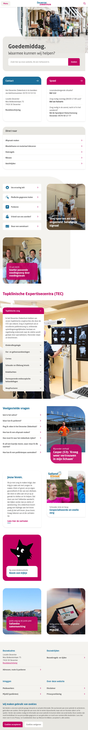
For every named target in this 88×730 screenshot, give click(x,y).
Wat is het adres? (10, 415)
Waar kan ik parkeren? (12, 421)
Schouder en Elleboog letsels (17, 365)
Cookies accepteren (13, 724)
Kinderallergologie (13, 345)
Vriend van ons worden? (21, 216)
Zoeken (74, 62)
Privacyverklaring (54, 694)
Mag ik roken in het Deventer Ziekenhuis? (20, 426)
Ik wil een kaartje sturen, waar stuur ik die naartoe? (20, 445)
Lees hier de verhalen (17, 521)
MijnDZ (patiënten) (10, 694)
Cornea (8, 358)
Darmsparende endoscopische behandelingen (18, 380)
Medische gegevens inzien (22, 197)
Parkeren (15, 207)
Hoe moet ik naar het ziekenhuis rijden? (19, 438)
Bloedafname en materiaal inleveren (21, 146)
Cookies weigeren (33, 724)
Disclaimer (51, 688)
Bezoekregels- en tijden (56, 657)
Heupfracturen (12, 388)
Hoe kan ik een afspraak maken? (16, 432)
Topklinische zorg (13, 311)
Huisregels (10, 152)
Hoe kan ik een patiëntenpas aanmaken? (20, 452)
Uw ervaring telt (18, 187)
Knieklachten (11, 372)
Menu (5, 3)
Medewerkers (8, 688)
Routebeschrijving (13, 110)
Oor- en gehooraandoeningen (18, 352)
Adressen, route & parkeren (14, 669)
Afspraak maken (12, 140)
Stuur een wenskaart (19, 226)
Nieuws (9, 158)
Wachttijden (10, 163)
